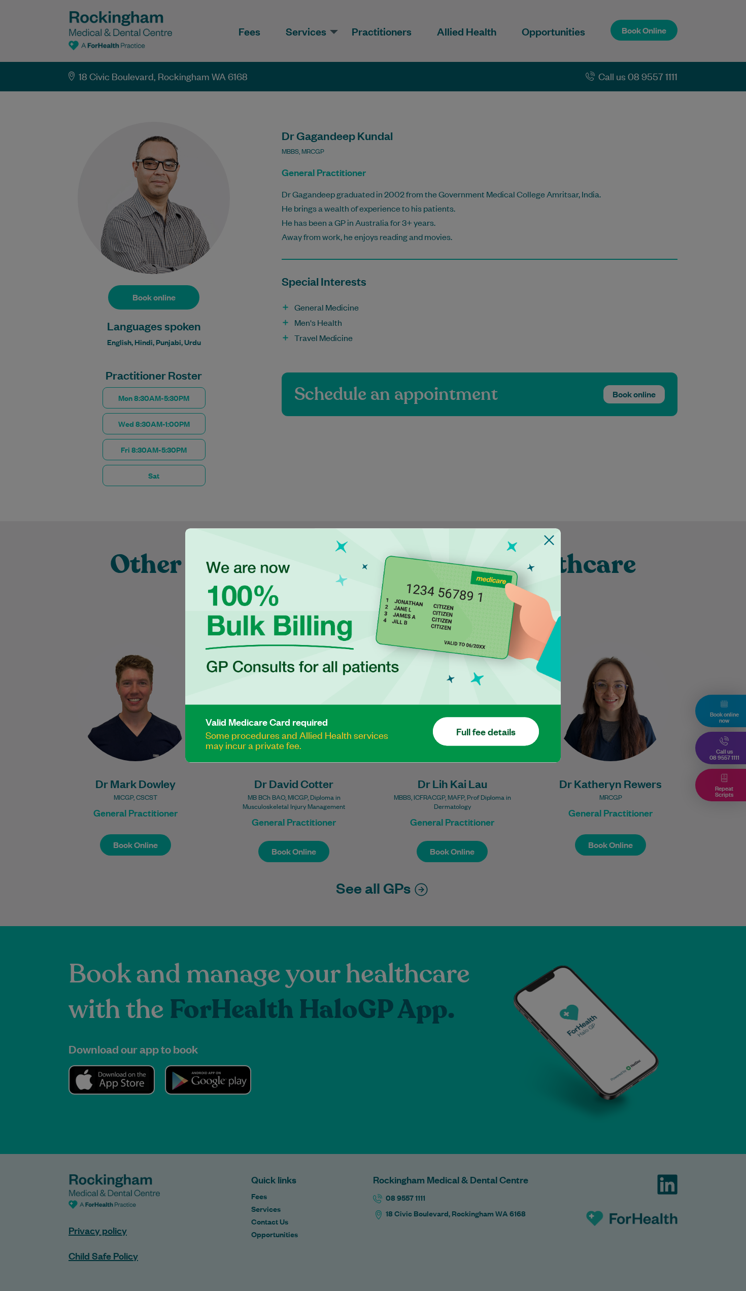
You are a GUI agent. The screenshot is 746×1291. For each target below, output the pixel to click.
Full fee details (486, 731)
